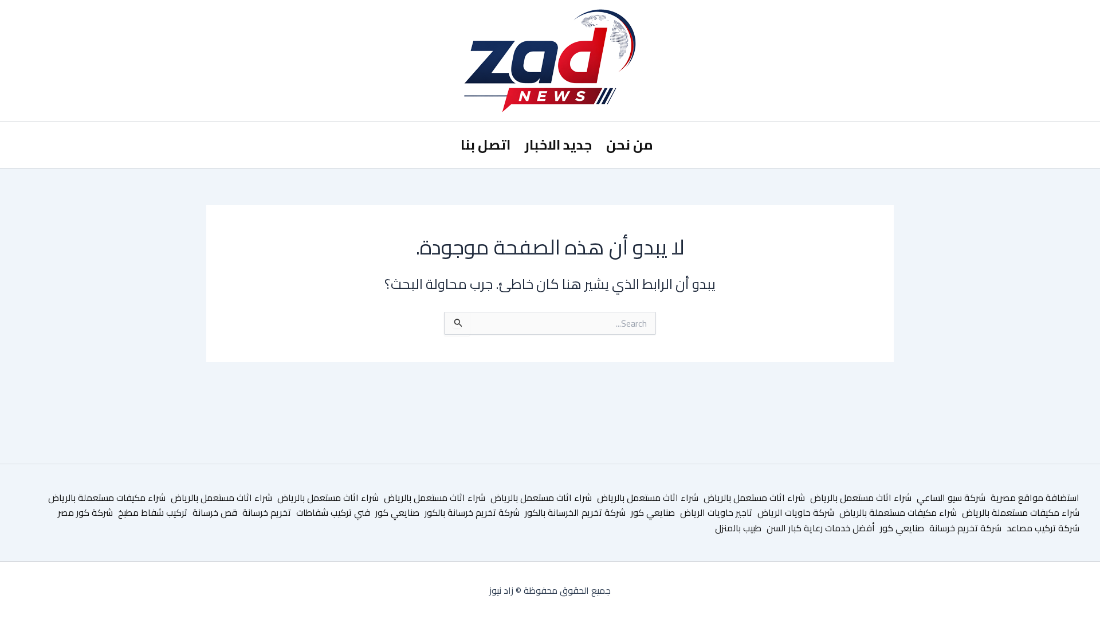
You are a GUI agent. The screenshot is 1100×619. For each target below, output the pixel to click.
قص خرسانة (214, 512)
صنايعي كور (653, 512)
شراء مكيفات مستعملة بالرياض (107, 497)
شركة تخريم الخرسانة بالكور (575, 512)
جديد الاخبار (558, 145)
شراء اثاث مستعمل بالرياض (861, 497)
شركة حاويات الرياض (795, 512)
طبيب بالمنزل (738, 527)
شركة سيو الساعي (951, 497)
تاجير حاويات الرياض (716, 512)
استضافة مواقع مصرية (1035, 497)
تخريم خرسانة (266, 512)
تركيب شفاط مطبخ (152, 512)
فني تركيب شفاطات (333, 512)
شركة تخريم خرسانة (965, 527)
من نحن (629, 145)
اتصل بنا (485, 145)
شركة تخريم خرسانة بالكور (472, 512)
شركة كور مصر (85, 512)
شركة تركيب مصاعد (1043, 527)
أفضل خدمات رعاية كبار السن (821, 527)
